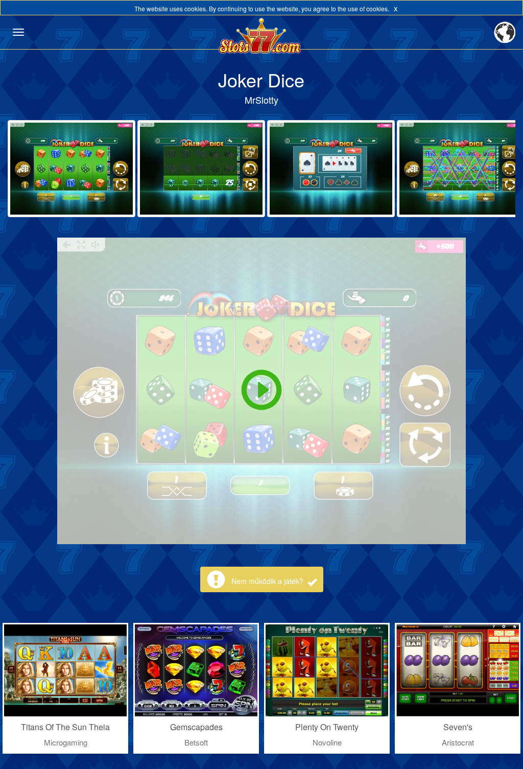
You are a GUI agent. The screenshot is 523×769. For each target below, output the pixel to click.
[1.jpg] (71, 168)
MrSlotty (261, 99)
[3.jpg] (331, 168)
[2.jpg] (201, 168)
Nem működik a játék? (268, 581)
